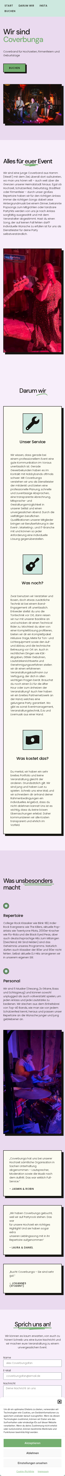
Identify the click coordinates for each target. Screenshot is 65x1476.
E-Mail (7, 1370)
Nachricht (9, 1383)
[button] (59, 1402)
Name (7, 1357)
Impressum (43, 1471)
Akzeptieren (32, 1443)
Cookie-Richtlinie (25, 1471)
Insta (43, 5)
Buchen (10, 11)
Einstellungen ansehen (32, 1463)
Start (9, 5)
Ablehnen (32, 1453)
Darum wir (26, 5)
